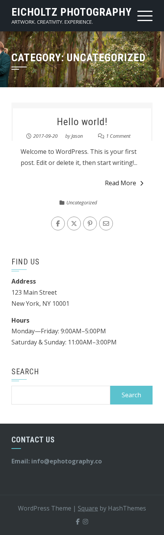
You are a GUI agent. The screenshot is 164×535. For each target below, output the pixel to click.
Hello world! (82, 121)
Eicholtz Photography (71, 12)
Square (88, 508)
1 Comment (118, 135)
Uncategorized (81, 202)
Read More (120, 183)
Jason (77, 135)
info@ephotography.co (66, 461)
